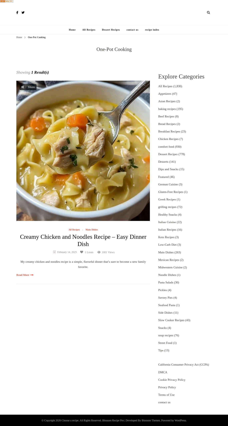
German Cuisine (168, 184)
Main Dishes (91, 230)
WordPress (180, 420)
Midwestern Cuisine (170, 267)
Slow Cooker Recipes (171, 320)
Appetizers (164, 93)
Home (72, 30)
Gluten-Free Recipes (170, 192)
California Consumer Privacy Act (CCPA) (183, 364)
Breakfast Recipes (169, 131)
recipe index (152, 30)
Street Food (165, 343)
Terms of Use (166, 394)
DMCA (162, 372)
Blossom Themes (151, 420)
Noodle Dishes (167, 275)
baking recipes (167, 109)
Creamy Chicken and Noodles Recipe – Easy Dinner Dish (83, 240)
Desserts (163, 161)
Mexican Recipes (168, 260)
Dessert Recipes (111, 30)
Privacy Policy (167, 387)
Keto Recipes (166, 237)
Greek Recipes (167, 199)
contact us (132, 30)
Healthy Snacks (167, 214)
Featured (163, 177)
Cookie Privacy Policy (171, 379)
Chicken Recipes (168, 139)
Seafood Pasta (166, 305)
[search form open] (208, 12)
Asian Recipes (167, 101)
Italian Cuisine (167, 222)
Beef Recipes (166, 116)
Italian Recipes (167, 229)
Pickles (162, 290)
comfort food (166, 146)
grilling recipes (167, 207)
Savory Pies (165, 297)
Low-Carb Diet (167, 244)
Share (31, 87)
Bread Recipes (167, 124)
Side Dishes (165, 312)
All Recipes (88, 30)
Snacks (162, 327)
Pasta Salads (165, 282)
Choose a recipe (70, 420)
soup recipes (165, 335)
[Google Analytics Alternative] (6, 2)
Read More (22, 275)
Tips (160, 350)
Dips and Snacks (168, 169)
